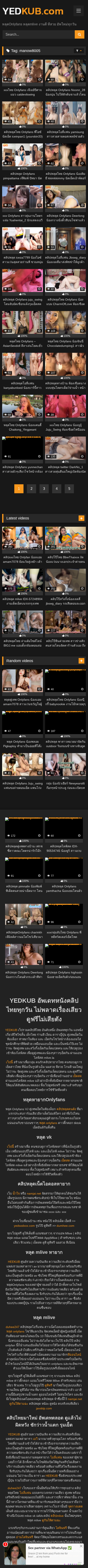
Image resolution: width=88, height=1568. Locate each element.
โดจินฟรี (61, 1528)
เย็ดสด (77, 1076)
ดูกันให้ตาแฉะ (18, 1403)
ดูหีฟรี (48, 1385)
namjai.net (34, 1193)
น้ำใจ (16, 1193)
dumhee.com (65, 1225)
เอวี (35, 1439)
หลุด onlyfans (48, 1123)
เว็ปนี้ (9, 1062)
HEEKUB (14, 1261)
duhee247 (12, 1327)
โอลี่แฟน (56, 1457)
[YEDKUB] (36, 11)
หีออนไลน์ (74, 1354)
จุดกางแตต (75, 1506)
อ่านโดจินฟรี (24, 1537)
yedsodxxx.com (24, 1225)
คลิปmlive (57, 1515)
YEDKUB (11, 1030)
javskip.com (44, 1408)
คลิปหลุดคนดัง (66, 1109)
